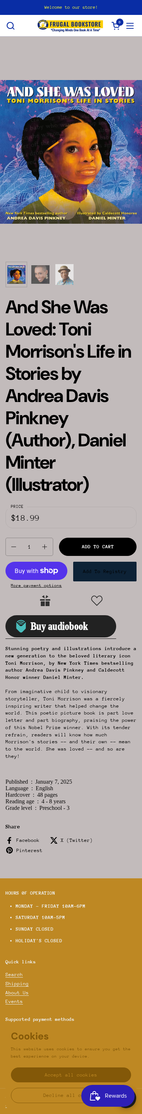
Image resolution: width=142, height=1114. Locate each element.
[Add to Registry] (45, 600)
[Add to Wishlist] (97, 600)
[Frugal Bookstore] (70, 26)
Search (14, 974)
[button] (10, 25)
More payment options (36, 585)
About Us (17, 992)
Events (14, 1001)
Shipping (17, 983)
